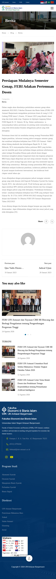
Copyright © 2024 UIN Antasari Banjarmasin (28, 567)
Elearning (5, 526)
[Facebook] (46, 222)
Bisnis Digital (7, 492)
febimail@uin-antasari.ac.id (20, 449)
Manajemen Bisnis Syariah (11, 483)
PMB (20, 2)
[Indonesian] (42, 2)
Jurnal (4, 530)
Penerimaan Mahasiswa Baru (12, 513)
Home (4, 33)
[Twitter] (52, 222)
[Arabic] (49, 2)
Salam (14, 2)
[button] (25, 334)
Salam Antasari (7, 521)
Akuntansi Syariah (8, 475)
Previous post (10, 263)
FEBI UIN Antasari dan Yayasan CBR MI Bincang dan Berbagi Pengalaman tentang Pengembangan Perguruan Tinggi (28, 323)
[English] (45, 2)
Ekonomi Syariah (8, 479)
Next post (47, 263)
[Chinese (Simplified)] (52, 2)
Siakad (27, 2)
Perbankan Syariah (9, 487)
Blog (12, 33)
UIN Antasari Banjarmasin (11, 509)
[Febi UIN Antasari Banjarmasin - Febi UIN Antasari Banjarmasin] (12, 8)
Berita (20, 33)
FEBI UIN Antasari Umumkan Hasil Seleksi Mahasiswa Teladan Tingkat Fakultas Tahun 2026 (33, 366)
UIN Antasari (5, 2)
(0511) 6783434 (15, 444)
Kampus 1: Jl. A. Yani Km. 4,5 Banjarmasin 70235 (28, 439)
